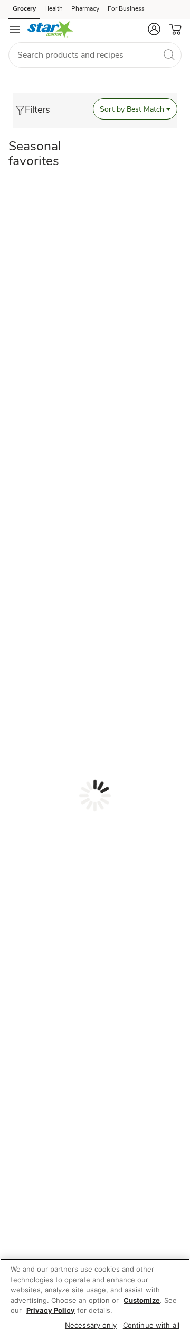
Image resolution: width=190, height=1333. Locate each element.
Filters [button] (37, 109)
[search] (169, 54)
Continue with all (151, 1325)
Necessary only (91, 1325)
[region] (95, 1296)
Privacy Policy (50, 1310)
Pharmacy (85, 8)
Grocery (24, 8)
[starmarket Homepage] (50, 29)
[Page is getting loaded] (95, 795)
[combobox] (95, 55)
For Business (126, 8)
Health (53, 8)
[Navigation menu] (14, 29)
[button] (154, 29)
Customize (142, 1300)
